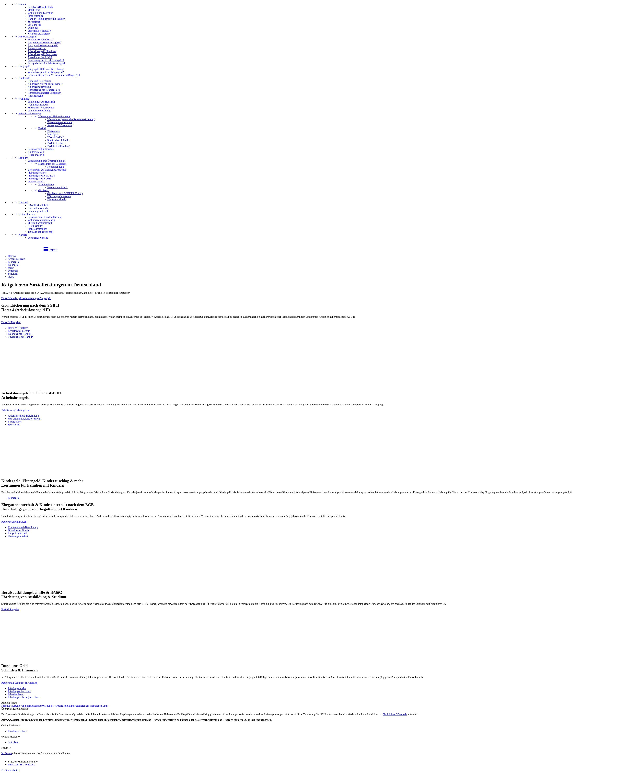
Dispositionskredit (56, 199)
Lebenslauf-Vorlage (38, 237)
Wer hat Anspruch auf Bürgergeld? (46, 72)
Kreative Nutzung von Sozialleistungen (21, 705)
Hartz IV (6, 298)
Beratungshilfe (35, 225)
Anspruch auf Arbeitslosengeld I (44, 42)
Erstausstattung (35, 15)
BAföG (42, 128)
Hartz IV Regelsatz (18, 328)
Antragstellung (35, 95)
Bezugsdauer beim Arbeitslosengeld (46, 63)
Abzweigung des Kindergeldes (44, 89)
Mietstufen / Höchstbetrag (41, 107)
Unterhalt (23, 202)
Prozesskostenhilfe (37, 228)
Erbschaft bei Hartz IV (39, 30)
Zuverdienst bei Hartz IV (21, 336)
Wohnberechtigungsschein (41, 220)
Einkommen (53, 131)
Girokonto (43, 190)
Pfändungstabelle (17, 688)
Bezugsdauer (14, 421)
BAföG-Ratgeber (10, 609)
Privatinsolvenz (36, 181)
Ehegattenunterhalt (17, 533)
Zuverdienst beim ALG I (40, 39)
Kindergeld (24, 78)
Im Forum (6, 753)
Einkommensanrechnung (60, 122)
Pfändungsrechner (37, 172)
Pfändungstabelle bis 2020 (41, 175)
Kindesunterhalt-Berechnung (23, 527)
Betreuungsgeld (36, 154)
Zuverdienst (34, 21)
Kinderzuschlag (36, 152)
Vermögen (33, 27)
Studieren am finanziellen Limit (92, 705)
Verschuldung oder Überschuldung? (46, 160)
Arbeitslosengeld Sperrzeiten (42, 54)
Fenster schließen (10, 770)
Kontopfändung (55, 166)
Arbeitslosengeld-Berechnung (23, 415)
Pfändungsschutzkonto (59, 196)
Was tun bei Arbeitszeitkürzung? (59, 705)
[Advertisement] (100, 365)
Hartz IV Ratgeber (11, 322)
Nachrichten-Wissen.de (395, 714)
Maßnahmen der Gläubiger (52, 163)
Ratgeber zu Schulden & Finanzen (19, 682)
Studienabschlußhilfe (58, 140)
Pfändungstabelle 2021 (39, 178)
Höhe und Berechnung (39, 81)
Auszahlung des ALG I (40, 57)
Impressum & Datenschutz (21, 764)
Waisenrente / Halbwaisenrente (54, 116)
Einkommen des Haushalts (41, 101)
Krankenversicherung (39, 33)
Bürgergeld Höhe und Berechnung (46, 69)
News (11, 276)
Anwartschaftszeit (37, 48)
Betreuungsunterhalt (38, 211)
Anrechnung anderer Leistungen (44, 92)
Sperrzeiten (14, 424)
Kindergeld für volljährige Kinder (45, 83)
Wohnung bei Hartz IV (20, 333)
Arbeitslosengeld (27, 36)
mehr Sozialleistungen (30, 113)
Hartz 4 (22, 4)
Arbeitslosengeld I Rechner (42, 51)
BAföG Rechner (56, 143)
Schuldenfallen (46, 184)
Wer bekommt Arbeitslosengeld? (25, 418)
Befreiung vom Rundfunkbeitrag (44, 217)
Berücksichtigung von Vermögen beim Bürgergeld (54, 75)
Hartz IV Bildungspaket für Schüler (46, 18)
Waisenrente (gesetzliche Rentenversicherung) (71, 119)
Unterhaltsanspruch (38, 208)
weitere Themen (27, 214)
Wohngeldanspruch (38, 104)
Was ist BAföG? (55, 137)
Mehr (10, 267)
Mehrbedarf (34, 10)
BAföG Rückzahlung (58, 146)
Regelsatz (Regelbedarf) (40, 7)
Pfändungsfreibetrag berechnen (24, 697)
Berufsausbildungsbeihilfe (41, 149)
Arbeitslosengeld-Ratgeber (15, 410)
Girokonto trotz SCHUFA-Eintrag (65, 193)
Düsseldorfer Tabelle (38, 205)
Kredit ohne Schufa (57, 187)
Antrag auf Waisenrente (59, 125)
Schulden (23, 157)
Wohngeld (24, 98)
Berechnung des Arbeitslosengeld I (46, 60)
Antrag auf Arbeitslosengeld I (43, 45)
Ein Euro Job (34, 24)
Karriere (23, 234)
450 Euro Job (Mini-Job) (40, 231)
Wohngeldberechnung (39, 110)
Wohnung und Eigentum (40, 13)
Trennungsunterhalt (18, 536)
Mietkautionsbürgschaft (40, 223)
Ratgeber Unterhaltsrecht (14, 521)
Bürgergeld (24, 66)
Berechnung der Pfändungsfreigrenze (47, 169)
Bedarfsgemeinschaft (19, 330)
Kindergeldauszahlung (39, 86)
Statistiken (13, 742)
